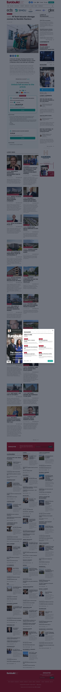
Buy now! (50, 360)
